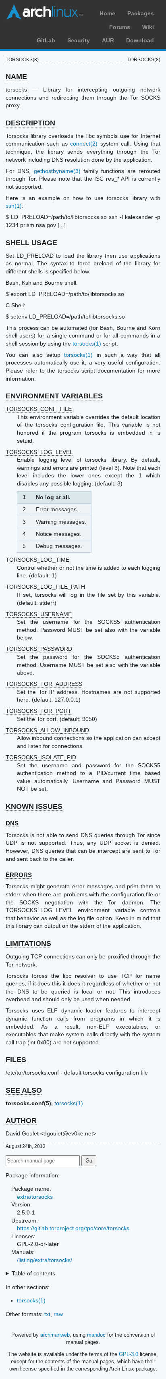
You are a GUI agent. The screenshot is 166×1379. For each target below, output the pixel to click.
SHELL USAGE (31, 243)
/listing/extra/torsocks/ (44, 1260)
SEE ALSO (24, 1090)
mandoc (96, 1335)
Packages (140, 13)
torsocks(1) (87, 343)
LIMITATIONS (28, 943)
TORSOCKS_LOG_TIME (37, 559)
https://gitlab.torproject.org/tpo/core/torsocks (73, 1228)
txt (47, 1314)
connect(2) (84, 143)
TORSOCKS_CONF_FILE (39, 409)
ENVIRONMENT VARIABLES (54, 396)
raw (58, 1314)
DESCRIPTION (30, 123)
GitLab (46, 40)
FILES (16, 1060)
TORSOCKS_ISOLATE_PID (41, 757)
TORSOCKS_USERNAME (39, 614)
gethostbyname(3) (57, 171)
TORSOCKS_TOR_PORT (38, 711)
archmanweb (55, 1335)
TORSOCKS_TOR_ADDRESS (44, 684)
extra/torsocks (35, 1197)
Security (78, 40)
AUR (108, 40)
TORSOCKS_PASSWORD (39, 649)
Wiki (148, 27)
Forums (119, 27)
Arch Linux (44, 12)
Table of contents (33, 1273)
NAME (16, 77)
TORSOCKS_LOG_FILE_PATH (45, 586)
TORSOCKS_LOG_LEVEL (39, 452)
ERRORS (19, 874)
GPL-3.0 (128, 1354)
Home (107, 13)
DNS (12, 823)
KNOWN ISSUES (34, 806)
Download (140, 40)
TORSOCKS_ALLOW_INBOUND (47, 730)
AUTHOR (21, 1121)
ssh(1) (14, 205)
